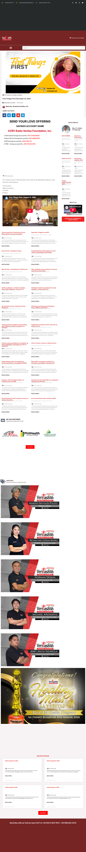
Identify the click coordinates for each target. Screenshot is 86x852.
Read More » (6, 246)
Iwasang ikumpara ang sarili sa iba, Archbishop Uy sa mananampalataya (12, 417)
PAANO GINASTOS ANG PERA (66, 182)
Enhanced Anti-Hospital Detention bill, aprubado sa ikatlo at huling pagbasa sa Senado (42, 437)
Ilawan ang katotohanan (78, 136)
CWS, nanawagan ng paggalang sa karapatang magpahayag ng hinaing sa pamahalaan (44, 417)
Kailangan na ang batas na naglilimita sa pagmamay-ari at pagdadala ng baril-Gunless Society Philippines (15, 437)
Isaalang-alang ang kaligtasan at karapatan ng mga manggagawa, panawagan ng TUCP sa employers (15, 344)
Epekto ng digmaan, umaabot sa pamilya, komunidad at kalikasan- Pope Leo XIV (13, 288)
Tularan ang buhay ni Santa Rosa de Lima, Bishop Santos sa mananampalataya (13, 233)
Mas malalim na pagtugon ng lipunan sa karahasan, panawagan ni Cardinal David (43, 362)
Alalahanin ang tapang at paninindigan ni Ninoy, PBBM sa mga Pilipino (43, 306)
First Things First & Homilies (10, 95)
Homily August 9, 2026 (11, 842)
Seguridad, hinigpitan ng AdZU (40, 232)
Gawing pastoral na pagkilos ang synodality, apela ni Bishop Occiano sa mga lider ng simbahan (14, 326)
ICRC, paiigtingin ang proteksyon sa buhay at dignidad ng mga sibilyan (44, 270)
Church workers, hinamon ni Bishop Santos (43, 343)
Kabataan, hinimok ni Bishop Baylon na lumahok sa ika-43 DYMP (13, 380)
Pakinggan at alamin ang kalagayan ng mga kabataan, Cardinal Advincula (43, 288)
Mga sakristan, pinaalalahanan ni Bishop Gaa (14, 269)
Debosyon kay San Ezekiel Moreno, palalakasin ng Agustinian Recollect (44, 380)
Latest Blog (19, 95)
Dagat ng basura (66, 158)
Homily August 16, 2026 (53, 816)
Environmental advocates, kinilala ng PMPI (43, 398)
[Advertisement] (43, 17)
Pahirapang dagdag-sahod (78, 159)
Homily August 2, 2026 (53, 842)
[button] (11, 48)
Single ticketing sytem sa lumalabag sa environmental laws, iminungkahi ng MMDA (14, 362)
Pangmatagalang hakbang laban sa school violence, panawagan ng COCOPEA (43, 251)
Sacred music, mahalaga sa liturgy (11, 251)
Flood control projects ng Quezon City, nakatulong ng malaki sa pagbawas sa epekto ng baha (15, 455)
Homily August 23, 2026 (11, 816)
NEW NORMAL (66, 136)
